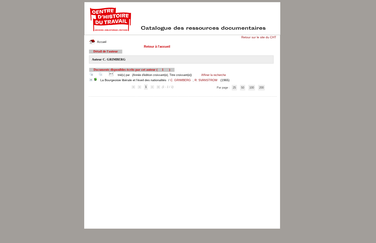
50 (242, 87)
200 (261, 87)
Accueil (101, 42)
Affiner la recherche (213, 75)
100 (251, 87)
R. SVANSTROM (206, 80)
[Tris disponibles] (112, 75)
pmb (183, 99)
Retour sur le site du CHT (258, 37)
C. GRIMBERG (180, 80)
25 (234, 87)
